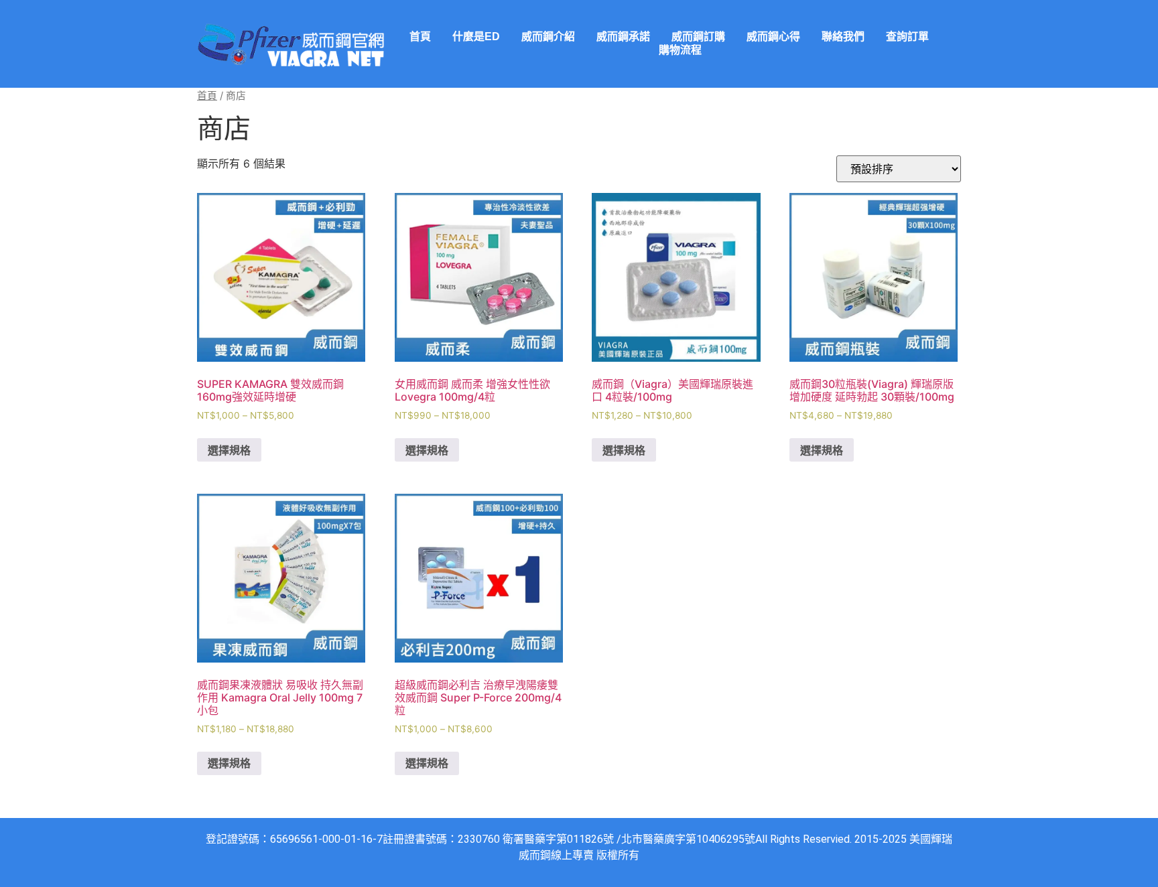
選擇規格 (229, 450)
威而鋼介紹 (548, 36)
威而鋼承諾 (623, 36)
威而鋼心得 (773, 36)
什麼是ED (476, 36)
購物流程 (680, 50)
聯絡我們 (843, 36)
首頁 (420, 36)
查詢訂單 (907, 36)
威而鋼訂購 (698, 36)
